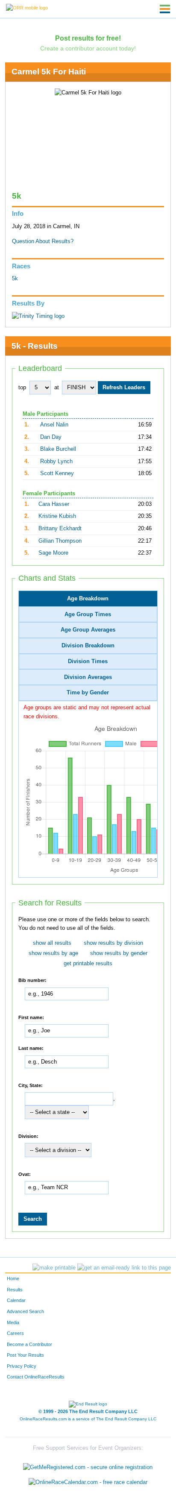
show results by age (53, 953)
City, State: (30, 1084)
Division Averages (88, 677)
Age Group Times (88, 614)
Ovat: (24, 1173)
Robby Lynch (56, 461)
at (56, 388)
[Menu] (165, 9)
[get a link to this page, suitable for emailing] (124, 1268)
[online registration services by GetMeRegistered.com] (88, 1465)
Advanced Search (25, 1311)
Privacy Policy (21, 1366)
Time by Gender (88, 693)
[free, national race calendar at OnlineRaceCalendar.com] (88, 1482)
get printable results (88, 964)
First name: (31, 1017)
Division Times (88, 661)
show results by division (113, 943)
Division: (28, 1135)
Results (15, 1289)
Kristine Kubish (57, 516)
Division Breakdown (88, 646)
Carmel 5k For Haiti (49, 71)
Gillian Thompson (60, 541)
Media (13, 1322)
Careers (15, 1333)
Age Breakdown (88, 599)
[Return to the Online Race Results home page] (27, 7)
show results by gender (118, 953)
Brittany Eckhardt (60, 529)
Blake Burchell (58, 449)
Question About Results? (42, 241)
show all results (52, 943)
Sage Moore (53, 553)
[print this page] (54, 1268)
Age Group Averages (88, 630)
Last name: (31, 1048)
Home (13, 1278)
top (22, 388)
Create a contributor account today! (88, 48)
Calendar (16, 1300)
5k (15, 279)
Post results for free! (88, 38)
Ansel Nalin (54, 425)
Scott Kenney (57, 473)
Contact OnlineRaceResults (36, 1376)
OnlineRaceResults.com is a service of (88, 1419)
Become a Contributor (29, 1344)
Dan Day (51, 437)
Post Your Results (25, 1355)
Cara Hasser (53, 504)
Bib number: (32, 980)
